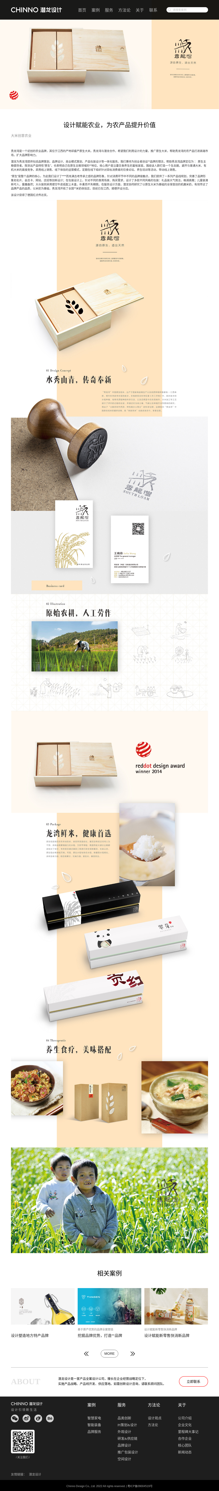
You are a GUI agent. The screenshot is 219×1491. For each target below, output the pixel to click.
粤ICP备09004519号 (140, 1486)
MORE (109, 1353)
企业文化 (185, 1425)
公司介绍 (185, 1418)
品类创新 (124, 1418)
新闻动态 (185, 1452)
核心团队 (185, 1445)
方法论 (124, 10)
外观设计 (124, 1432)
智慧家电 (94, 1418)
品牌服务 (94, 1432)
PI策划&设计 (127, 1425)
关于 (140, 10)
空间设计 (124, 1459)
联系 (153, 10)
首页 (82, 10)
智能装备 (94, 1425)
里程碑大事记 (188, 1432)
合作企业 (185, 1439)
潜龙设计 (35, 1474)
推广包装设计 (128, 1452)
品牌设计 (124, 1445)
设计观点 (155, 1418)
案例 (96, 10)
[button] (86, 1353)
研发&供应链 (127, 1439)
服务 (109, 10)
